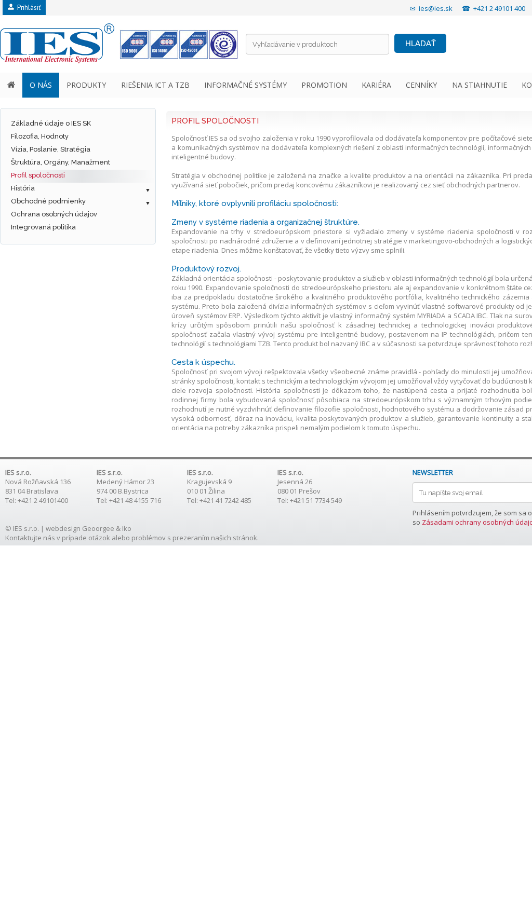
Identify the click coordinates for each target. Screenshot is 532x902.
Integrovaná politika (43, 227)
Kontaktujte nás (30, 537)
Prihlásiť (27, 7)
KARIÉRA (376, 85)
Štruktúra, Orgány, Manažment (60, 162)
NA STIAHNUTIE (479, 85)
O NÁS (41, 85)
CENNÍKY (421, 85)
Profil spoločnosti (38, 175)
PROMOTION (324, 85)
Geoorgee (98, 528)
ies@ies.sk (436, 8)
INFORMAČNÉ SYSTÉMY (245, 85)
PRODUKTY (86, 85)
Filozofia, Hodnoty (40, 136)
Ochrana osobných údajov (54, 214)
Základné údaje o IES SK (51, 123)
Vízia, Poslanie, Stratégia (50, 149)
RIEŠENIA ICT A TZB (155, 85)
